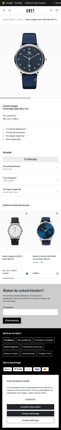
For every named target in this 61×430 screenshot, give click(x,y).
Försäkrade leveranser (15, 132)
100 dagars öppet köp (15, 136)
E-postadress (8, 307)
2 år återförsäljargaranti (15, 129)
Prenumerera (12, 320)
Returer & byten (11, 354)
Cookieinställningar (30, 420)
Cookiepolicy (30, 399)
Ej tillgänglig (30, 159)
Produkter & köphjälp (44, 340)
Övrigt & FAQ (45, 354)
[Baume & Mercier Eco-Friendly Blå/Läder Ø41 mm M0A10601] (45, 231)
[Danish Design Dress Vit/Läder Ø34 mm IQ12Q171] (15, 231)
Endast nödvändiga (30, 414)
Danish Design (9, 20)
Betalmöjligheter (11, 347)
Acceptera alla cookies (31, 407)
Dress (20, 20)
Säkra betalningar (13, 139)
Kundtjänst (9, 340)
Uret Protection (28, 354)
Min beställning (24, 340)
